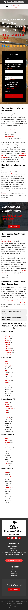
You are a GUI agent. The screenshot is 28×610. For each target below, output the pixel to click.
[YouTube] (15, 538)
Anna (6, 363)
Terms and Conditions (18, 605)
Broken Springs (9, 136)
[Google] (12, 538)
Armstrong (8, 476)
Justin (6, 412)
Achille (7, 472)
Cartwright (8, 487)
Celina (6, 367)
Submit (14, 95)
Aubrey (7, 404)
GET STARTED (14, 590)
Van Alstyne (8, 350)
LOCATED (14, 550)
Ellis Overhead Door (6, 601)
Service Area (14, 575)
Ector (6, 444)
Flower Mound (9, 408)
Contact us (10, 274)
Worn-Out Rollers (10, 129)
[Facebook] (8, 538)
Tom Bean (8, 348)
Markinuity (19, 607)
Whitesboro (8, 352)
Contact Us (14, 577)
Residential (14, 572)
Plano (6, 386)
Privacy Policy (7, 605)
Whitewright (8, 354)
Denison (7, 338)
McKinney (8, 380)
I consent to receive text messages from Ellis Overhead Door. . (13, 85)
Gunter (7, 340)
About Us (14, 570)
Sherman (7, 344)
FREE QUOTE (14, 226)
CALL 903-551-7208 (14, 546)
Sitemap (19, 603)
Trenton (7, 463)
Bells (6, 335)
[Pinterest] (19, 538)
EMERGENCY (14, 548)
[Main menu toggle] (7, 6)
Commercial (14, 573)
